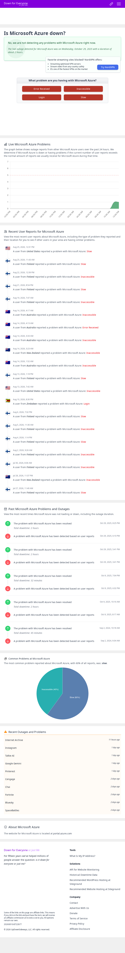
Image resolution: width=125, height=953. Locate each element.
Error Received (42, 88)
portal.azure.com (62, 833)
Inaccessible (83, 88)
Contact (74, 902)
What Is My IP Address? (82, 855)
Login (42, 97)
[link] (111, 4)
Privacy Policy (77, 923)
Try (108, 67)
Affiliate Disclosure (80, 928)
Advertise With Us (79, 908)
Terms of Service (79, 918)
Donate (73, 913)
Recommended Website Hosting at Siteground (95, 889)
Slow (83, 97)
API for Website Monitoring (84, 869)
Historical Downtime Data (83, 874)
